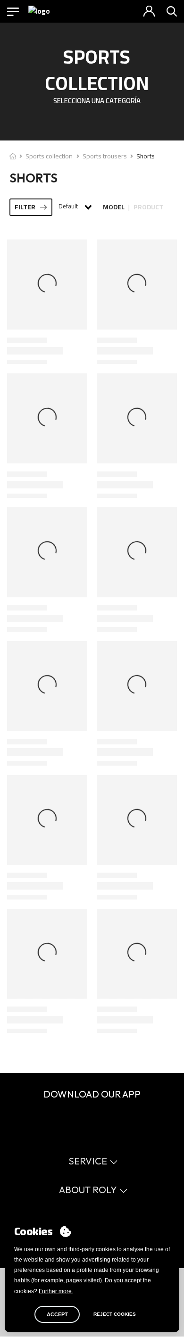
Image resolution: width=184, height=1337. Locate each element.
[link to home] (12, 156)
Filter (25, 207)
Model (114, 207)
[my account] (149, 11)
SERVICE (87, 1161)
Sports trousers (105, 156)
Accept (57, 1314)
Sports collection (49, 156)
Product (148, 207)
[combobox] (74, 207)
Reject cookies (114, 1314)
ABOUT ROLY (88, 1190)
